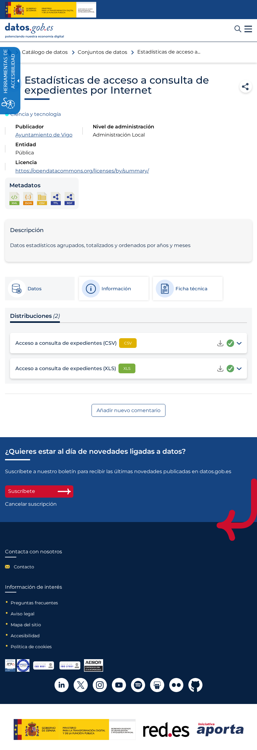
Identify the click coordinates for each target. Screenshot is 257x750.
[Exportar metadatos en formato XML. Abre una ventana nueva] (14, 198)
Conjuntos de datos (102, 52)
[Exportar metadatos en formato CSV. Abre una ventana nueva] (42, 198)
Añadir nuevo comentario (128, 410)
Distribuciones (35, 316)
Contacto (24, 567)
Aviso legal (22, 614)
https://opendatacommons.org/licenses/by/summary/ (82, 171)
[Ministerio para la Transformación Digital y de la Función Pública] (50, 10)
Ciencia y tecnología (35, 114)
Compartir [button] (245, 86)
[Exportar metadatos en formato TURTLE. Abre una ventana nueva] (56, 198)
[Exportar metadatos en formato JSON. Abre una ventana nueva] (28, 198)
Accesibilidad (25, 636)
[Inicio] (34, 30)
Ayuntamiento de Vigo (43, 135)
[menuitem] (33, 566)
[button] (248, 29)
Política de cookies (31, 646)
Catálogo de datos (45, 52)
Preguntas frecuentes (34, 603)
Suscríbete (21, 491)
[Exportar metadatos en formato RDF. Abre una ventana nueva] (70, 198)
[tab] (39, 289)
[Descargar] (220, 343)
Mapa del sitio (26, 625)
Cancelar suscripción (31, 504)
